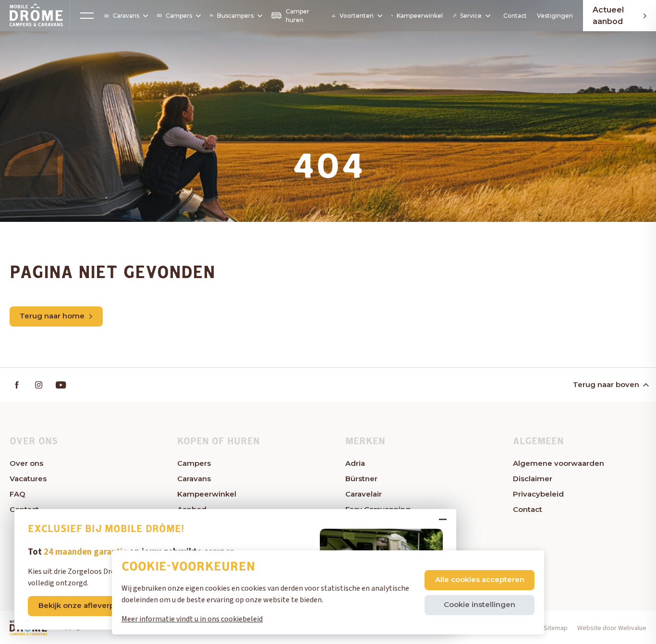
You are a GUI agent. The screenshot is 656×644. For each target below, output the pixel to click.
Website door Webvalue (611, 628)
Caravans (126, 15)
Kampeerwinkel (420, 15)
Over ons (26, 463)
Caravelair (363, 493)
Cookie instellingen (479, 604)
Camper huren (297, 16)
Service (471, 15)
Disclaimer (532, 478)
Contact (515, 15)
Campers (179, 15)
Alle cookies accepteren (479, 579)
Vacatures (28, 478)
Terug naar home (52, 315)
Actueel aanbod (608, 15)
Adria (355, 463)
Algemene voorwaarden (558, 463)
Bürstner (361, 478)
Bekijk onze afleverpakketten (92, 605)
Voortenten (357, 15)
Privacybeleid (538, 493)
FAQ (17, 493)
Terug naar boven (606, 384)
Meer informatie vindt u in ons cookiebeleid (192, 619)
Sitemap (556, 628)
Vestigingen (555, 15)
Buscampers (235, 15)
